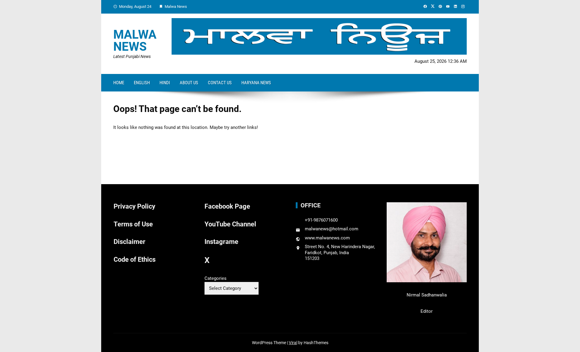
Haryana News (256, 82)
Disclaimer (129, 241)
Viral (293, 342)
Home (118, 82)
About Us (189, 82)
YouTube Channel (230, 224)
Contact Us (220, 82)
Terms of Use (133, 224)
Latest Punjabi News (132, 56)
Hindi (165, 82)
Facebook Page (227, 206)
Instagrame (221, 241)
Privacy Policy (134, 206)
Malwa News (134, 40)
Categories (216, 278)
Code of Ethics (135, 259)
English (142, 82)
